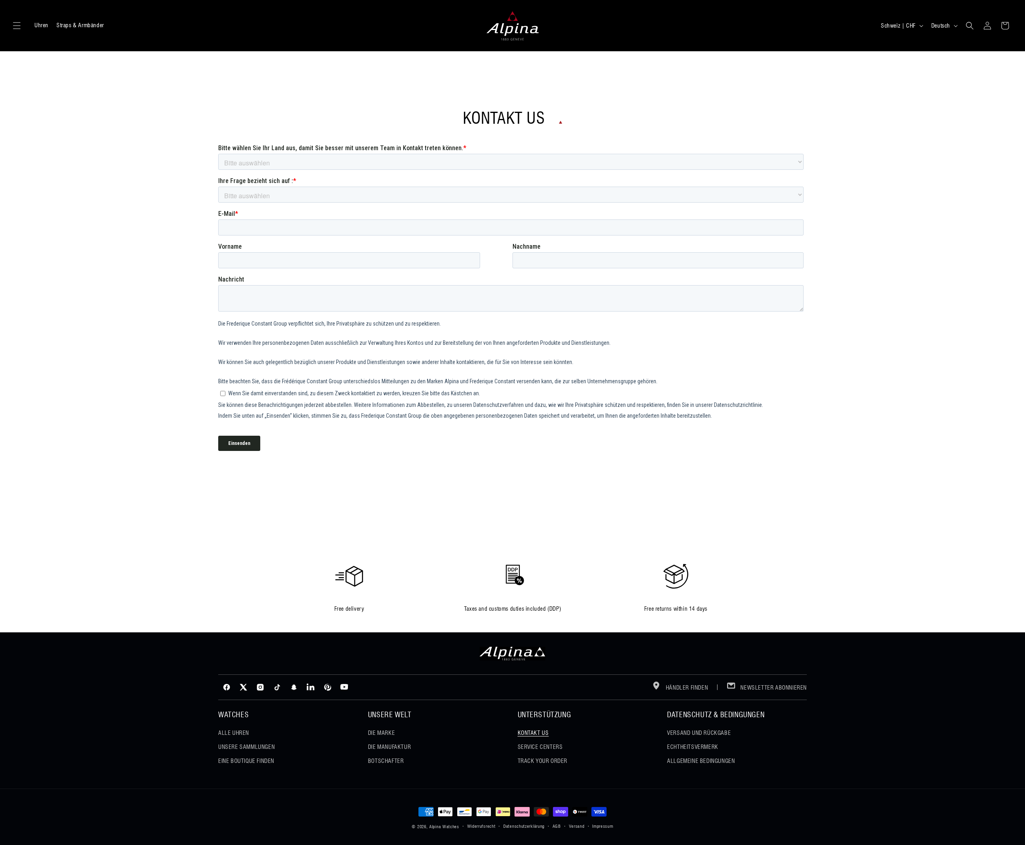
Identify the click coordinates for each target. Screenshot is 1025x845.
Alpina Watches (444, 826)
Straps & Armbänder (80, 25)
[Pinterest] (327, 687)
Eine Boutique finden (246, 761)
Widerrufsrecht (481, 826)
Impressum (602, 826)
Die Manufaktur (389, 747)
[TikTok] (277, 687)
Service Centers (540, 747)
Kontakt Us (533, 733)
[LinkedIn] (310, 687)
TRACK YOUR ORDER (543, 761)
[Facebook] (226, 687)
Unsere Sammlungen (246, 747)
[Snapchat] (293, 687)
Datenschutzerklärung (524, 826)
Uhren (41, 25)
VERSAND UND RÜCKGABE (699, 733)
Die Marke (381, 733)
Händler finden (686, 687)
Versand (577, 826)
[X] (243, 687)
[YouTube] (344, 687)
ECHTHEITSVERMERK (692, 747)
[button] (17, 25)
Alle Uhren (233, 733)
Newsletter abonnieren (773, 687)
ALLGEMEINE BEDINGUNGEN (701, 761)
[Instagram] (260, 687)
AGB (557, 826)
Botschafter (386, 761)
